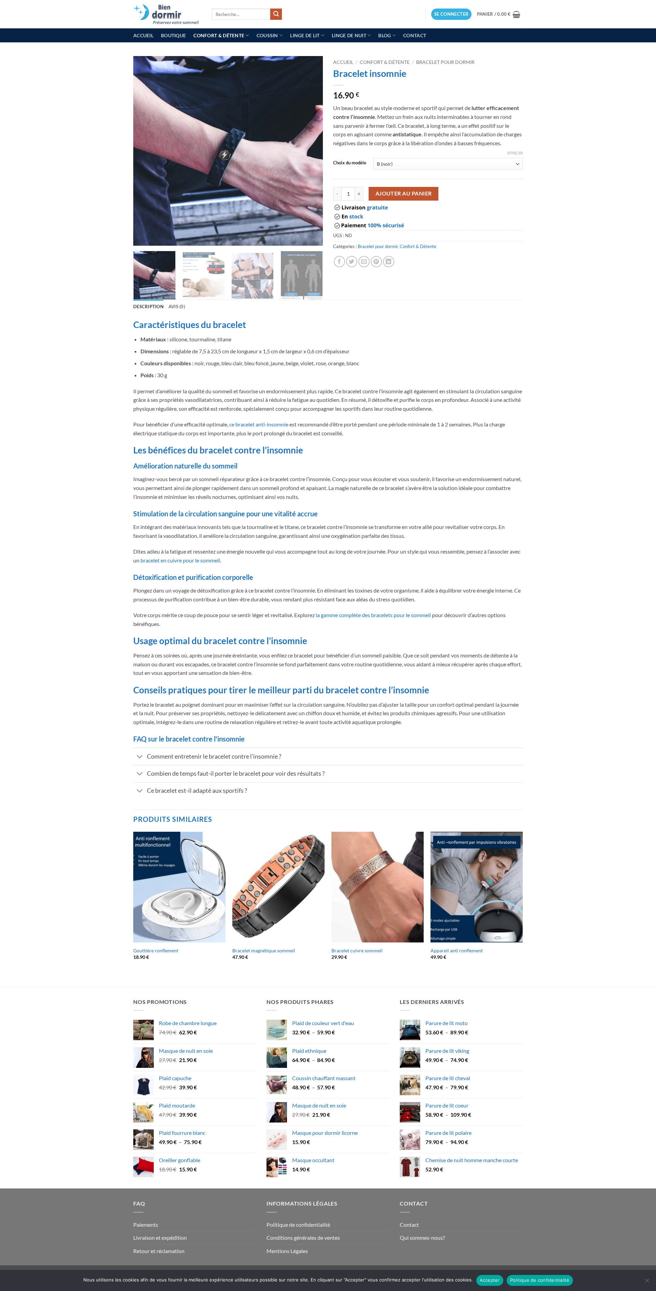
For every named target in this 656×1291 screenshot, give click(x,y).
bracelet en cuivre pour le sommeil (180, 560)
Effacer (515, 153)
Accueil (143, 35)
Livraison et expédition (160, 1237)
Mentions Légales (287, 1251)
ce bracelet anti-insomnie (258, 424)
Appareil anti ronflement (456, 950)
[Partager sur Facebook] (339, 261)
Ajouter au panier (403, 193)
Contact (414, 35)
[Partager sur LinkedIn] (388, 261)
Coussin (267, 35)
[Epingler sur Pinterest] (376, 261)
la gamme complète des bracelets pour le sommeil (373, 615)
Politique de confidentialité (298, 1224)
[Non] (647, 1282)
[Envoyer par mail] (364, 261)
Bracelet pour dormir (445, 62)
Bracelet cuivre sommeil (357, 950)
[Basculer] (140, 757)
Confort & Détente (218, 35)
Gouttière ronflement (155, 950)
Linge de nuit (349, 35)
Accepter (490, 1280)
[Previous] (145, 151)
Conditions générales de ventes (303, 1237)
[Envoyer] (276, 14)
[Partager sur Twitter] (351, 261)
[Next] (310, 151)
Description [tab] (148, 306)
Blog (384, 35)
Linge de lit (304, 35)
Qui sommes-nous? (422, 1237)
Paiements (145, 1224)
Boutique (173, 35)
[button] (451, 14)
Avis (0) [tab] (176, 306)
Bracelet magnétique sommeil (263, 950)
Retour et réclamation (158, 1251)
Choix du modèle (349, 163)
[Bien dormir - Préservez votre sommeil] (167, 14)
